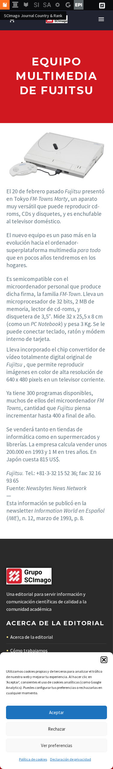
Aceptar (56, 712)
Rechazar (56, 729)
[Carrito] (11, 19)
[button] (104, 660)
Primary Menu (101, 19)
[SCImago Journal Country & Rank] (5, 5)
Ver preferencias (56, 745)
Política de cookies (33, 759)
